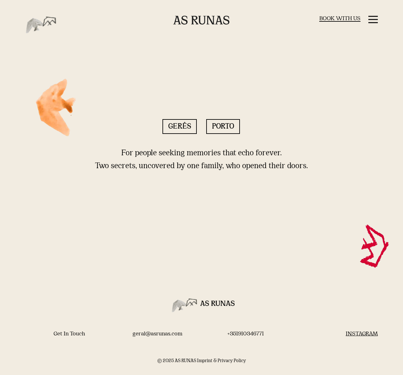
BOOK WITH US (339, 18)
